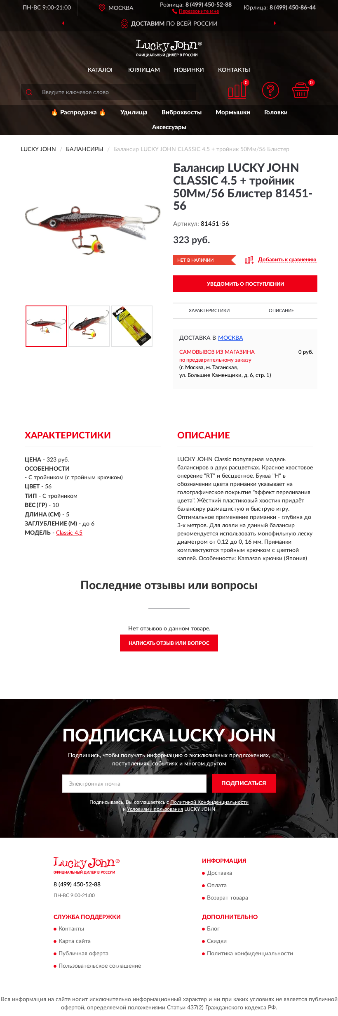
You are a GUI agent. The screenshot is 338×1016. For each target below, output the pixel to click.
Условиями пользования (155, 809)
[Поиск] (29, 92)
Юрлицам (144, 70)
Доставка (219, 873)
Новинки (189, 70)
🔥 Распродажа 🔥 (78, 112)
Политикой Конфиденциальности (209, 802)
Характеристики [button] (209, 310)
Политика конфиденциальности (250, 954)
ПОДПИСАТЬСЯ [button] (243, 783)
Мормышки (233, 112)
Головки (276, 112)
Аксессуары (169, 127)
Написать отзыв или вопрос (169, 643)
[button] (195, 10)
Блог (213, 929)
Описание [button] (281, 310)
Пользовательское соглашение (100, 966)
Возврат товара (227, 898)
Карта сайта (75, 942)
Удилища (134, 112)
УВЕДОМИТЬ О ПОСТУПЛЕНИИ (245, 284)
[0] (301, 90)
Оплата (217, 885)
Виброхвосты (182, 112)
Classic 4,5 (69, 533)
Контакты (234, 70)
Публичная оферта (83, 954)
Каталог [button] (101, 70)
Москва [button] (230, 338)
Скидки (217, 942)
